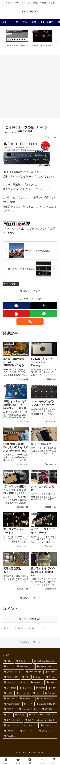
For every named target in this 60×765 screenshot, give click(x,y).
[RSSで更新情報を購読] (30, 321)
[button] (53, 527)
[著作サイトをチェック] (16, 305)
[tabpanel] (17, 40)
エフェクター (12, 284)
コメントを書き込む (30, 619)
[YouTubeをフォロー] (16, 313)
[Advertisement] (30, 86)
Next (57, 41)
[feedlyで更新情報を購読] (43, 313)
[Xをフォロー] (43, 305)
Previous (2, 41)
